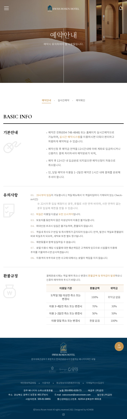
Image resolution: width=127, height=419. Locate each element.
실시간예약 (63, 100)
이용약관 (46, 383)
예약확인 (80, 100)
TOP (119, 348)
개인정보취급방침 (28, 383)
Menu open (6, 8)
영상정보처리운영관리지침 (68, 383)
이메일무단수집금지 (95, 383)
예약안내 (46, 100)
